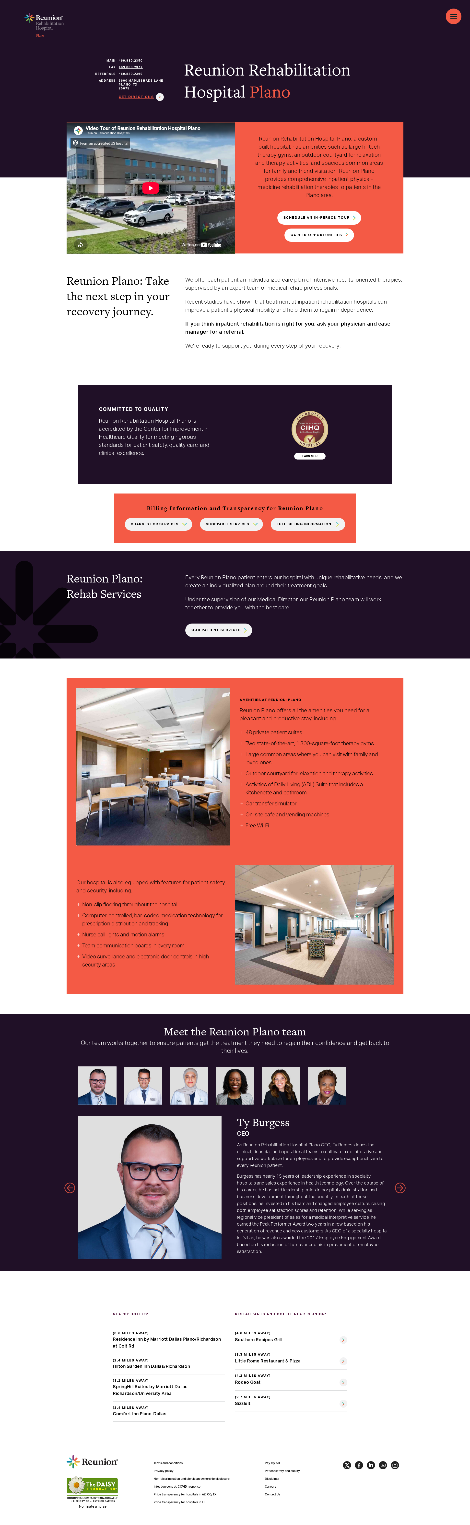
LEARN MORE (310, 456)
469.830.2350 (131, 60)
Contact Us (272, 1494)
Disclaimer (272, 1478)
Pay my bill (272, 1463)
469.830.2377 (131, 67)
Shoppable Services (227, 524)
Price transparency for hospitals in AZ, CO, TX (185, 1494)
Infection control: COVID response (177, 1486)
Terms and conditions (168, 1463)
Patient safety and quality (282, 1471)
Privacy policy (164, 1471)
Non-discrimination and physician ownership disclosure (192, 1478)
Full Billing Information (304, 524)
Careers (270, 1486)
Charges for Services (154, 524)
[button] (44, 25)
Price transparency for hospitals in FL (179, 1502)
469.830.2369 (131, 73)
